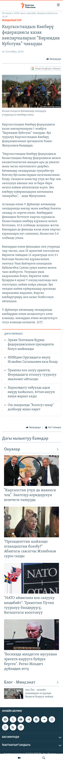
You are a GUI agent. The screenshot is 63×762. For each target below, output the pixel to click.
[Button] (53, 59)
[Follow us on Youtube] (21, 719)
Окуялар (12, 449)
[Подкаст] (21, 727)
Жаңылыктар (12, 20)
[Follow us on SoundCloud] (44, 719)
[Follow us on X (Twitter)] (13, 719)
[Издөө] (44, 758)
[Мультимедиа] (19, 758)
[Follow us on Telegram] (28, 719)
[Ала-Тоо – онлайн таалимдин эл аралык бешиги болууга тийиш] (13, 693)
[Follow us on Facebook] (5, 719)
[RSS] (13, 727)
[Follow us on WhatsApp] (5, 727)
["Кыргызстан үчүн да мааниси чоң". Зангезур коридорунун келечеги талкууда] (31, 470)
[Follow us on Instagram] (52, 719)
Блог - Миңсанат (19, 682)
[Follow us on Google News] (36, 719)
